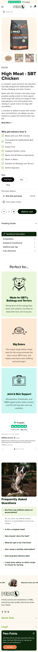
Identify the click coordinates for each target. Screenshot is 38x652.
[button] (35, 7)
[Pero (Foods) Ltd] (19, 7)
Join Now (10, 647)
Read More (6, 122)
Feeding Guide (8, 223)
